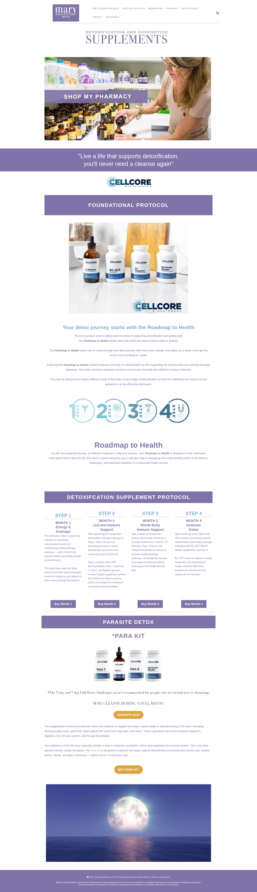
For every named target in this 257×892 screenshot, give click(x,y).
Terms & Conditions (161, 877)
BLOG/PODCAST (190, 8)
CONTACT (98, 17)
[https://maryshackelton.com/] (66, 13)
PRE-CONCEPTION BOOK (106, 8)
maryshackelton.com (104, 877)
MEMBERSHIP (155, 8)
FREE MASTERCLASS (133, 8)
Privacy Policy (143, 877)
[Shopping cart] (217, 12)
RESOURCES (112, 17)
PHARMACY (172, 8)
